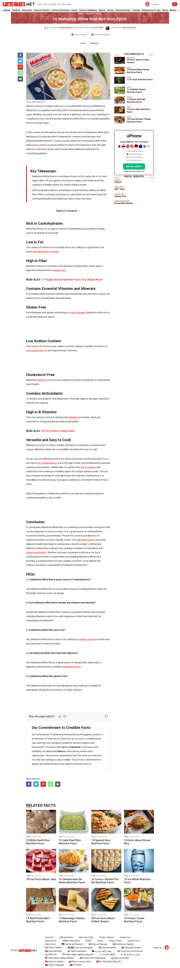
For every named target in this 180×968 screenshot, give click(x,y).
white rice (42, 380)
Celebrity (16, 10)
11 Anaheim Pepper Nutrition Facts (136, 90)
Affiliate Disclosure (71, 941)
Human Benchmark (123, 203)
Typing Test (120, 196)
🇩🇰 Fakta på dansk (107, 947)
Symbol (118, 182)
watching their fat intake (46, 251)
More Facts (50, 944)
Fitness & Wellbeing (88, 10)
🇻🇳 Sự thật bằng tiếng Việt (108, 961)
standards (75, 747)
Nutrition (94, 43)
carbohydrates (49, 463)
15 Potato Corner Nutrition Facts (134, 920)
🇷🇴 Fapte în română (54, 961)
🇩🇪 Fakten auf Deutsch (72, 944)
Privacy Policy (115, 941)
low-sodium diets (35, 350)
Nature (173, 10)
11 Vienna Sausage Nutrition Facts (136, 100)
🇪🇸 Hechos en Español (123, 944)
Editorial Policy (66, 937)
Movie (165, 10)
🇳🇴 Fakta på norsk (53, 951)
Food (98, 13)
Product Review (106, 937)
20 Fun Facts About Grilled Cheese (103, 920)
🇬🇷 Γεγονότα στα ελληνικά (130, 951)
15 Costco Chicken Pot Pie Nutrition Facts (105, 881)
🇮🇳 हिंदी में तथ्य (51, 954)
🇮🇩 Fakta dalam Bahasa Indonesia (77, 954)
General (101, 10)
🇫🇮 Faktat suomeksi (76, 951)
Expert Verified (80, 34)
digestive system (71, 666)
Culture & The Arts (42, 10)
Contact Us (125, 937)
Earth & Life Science (61, 10)
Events (74, 10)
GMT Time (119, 189)
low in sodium (88, 467)
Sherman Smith (129, 28)
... (178, 10)
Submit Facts (133, 941)
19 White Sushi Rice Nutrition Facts (38, 842)
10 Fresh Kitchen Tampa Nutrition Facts (139, 120)
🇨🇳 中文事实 (75, 965)
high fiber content (86, 539)
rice (37, 145)
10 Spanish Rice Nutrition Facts (100, 842)
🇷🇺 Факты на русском (80, 961)
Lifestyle (136, 10)
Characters (27, 10)
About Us (49, 937)
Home (80, 13)
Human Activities (123, 10)
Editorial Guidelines (102, 34)
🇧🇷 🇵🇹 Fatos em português (80, 947)
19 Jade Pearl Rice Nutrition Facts (70, 842)
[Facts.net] (19, 4)
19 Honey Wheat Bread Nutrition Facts (138, 71)
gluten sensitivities (36, 552)
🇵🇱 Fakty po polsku (120, 958)
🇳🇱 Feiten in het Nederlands (92, 958)
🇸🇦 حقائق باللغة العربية (102, 951)
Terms (100, 941)
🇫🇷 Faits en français (98, 944)
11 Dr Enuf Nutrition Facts (140, 79)
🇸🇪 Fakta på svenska (131, 947)
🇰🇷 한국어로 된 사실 (130, 954)
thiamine (73, 417)
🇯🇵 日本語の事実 (107, 954)
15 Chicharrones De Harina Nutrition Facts (72, 881)
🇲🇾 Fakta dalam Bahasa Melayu (59, 958)
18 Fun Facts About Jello (41, 879)
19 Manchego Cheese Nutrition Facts (72, 920)
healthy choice (86, 639)
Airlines (7, 10)
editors (61, 751)
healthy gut (60, 270)
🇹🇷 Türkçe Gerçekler (54, 965)
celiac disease (78, 312)
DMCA (88, 941)
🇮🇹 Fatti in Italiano (53, 947)
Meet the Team (86, 937)
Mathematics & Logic (151, 10)
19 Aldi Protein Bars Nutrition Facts (38, 920)
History (110, 10)
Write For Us (51, 941)
